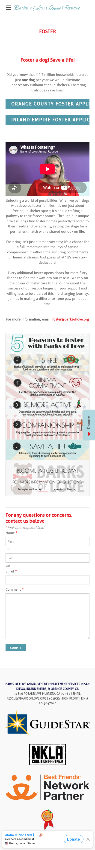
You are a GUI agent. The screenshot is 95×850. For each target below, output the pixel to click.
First (8, 549)
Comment (15, 589)
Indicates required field (25, 528)
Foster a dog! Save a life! (48, 60)
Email (11, 571)
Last (8, 565)
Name (12, 533)
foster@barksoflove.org (70, 319)
